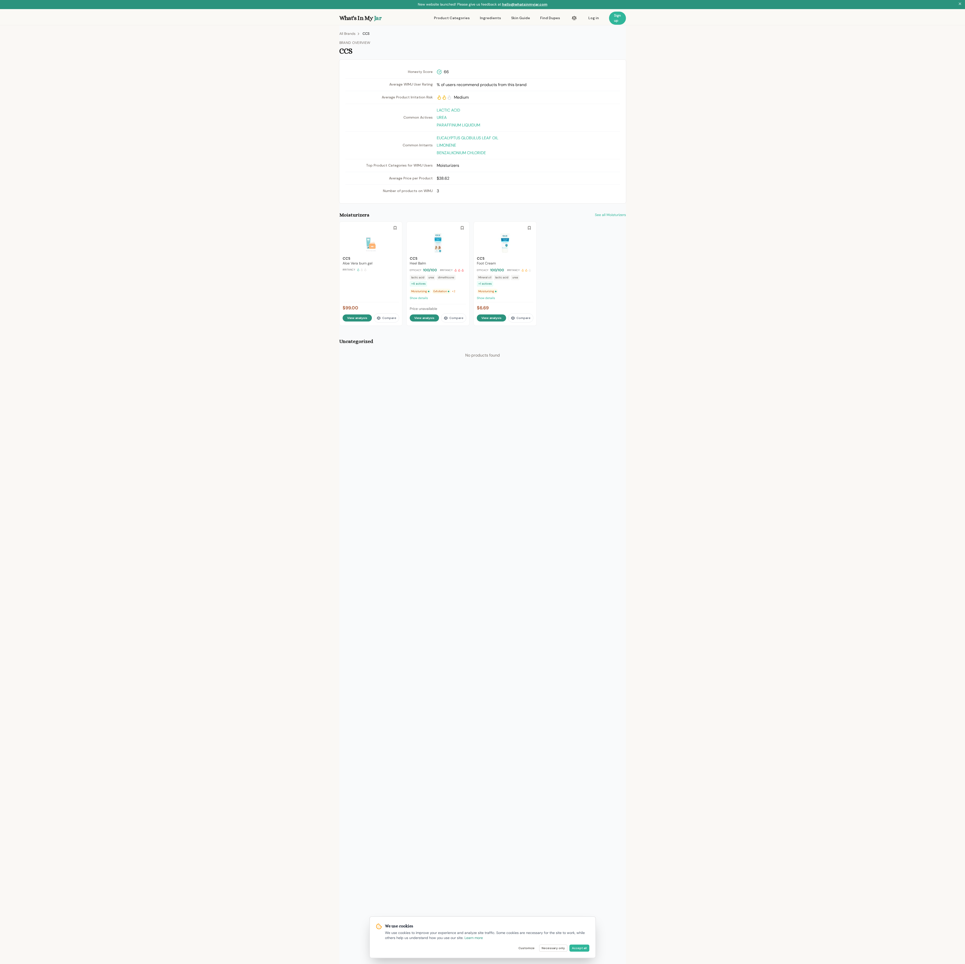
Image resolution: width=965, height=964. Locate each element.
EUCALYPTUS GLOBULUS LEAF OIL (467, 138)
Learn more (473, 937)
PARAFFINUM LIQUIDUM (458, 125)
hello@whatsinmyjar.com (524, 4)
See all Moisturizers (610, 214)
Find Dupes (550, 18)
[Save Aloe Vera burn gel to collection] (395, 228)
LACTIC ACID (448, 110)
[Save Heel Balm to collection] (462, 228)
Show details (419, 298)
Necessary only (553, 948)
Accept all (579, 948)
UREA (442, 117)
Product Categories (452, 18)
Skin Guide (520, 18)
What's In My (360, 17)
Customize (526, 948)
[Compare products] (574, 18)
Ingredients (490, 18)
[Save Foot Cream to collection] (529, 228)
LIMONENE (446, 145)
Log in (593, 18)
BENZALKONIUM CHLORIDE (461, 152)
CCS (366, 33)
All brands (347, 33)
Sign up (617, 18)
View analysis (357, 318)
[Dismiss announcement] (960, 4)
